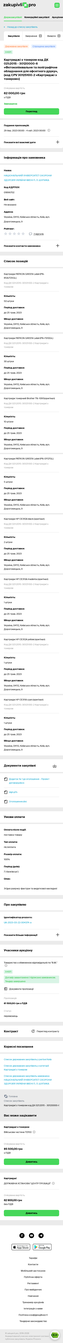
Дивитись (31, 1161)
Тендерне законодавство (33, 1321)
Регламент (33, 1283)
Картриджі (10, 1178)
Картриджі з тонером (16, 1127)
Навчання (33, 1296)
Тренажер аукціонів (33, 1302)
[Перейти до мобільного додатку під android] (42, 1247)
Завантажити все (55, 765)
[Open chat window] (55, 1335)
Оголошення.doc (18, 801)
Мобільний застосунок (33, 1270)
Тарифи (33, 1258)
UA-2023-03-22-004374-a (18, 922)
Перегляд (31, 111)
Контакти (33, 1264)
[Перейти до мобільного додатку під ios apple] (20, 1247)
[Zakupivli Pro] (19, 5)
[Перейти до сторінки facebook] (22, 1235)
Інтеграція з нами (33, 1308)
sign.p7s (13, 792)
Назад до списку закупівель (22, 27)
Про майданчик (33, 1289)
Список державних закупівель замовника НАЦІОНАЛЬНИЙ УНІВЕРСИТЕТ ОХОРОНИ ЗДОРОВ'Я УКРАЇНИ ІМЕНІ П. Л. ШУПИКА (28, 1080)
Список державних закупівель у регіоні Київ (28, 1059)
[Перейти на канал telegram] (41, 1235)
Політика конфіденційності (33, 1315)
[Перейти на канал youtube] (31, 1235)
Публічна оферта (33, 1277)
